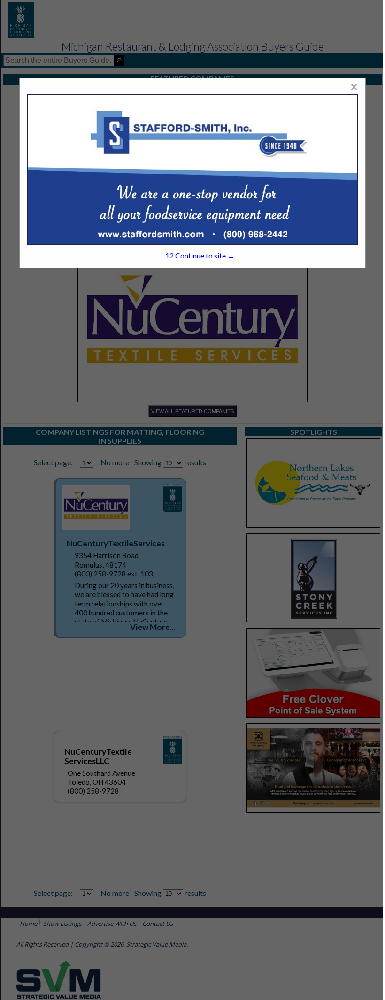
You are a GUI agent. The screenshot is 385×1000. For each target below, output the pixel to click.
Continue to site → (200, 255)
